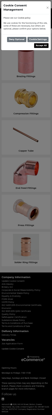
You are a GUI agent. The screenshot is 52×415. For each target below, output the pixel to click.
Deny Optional (17, 39)
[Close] (47, 8)
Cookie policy (24, 17)
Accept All (41, 45)
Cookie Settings (38, 39)
